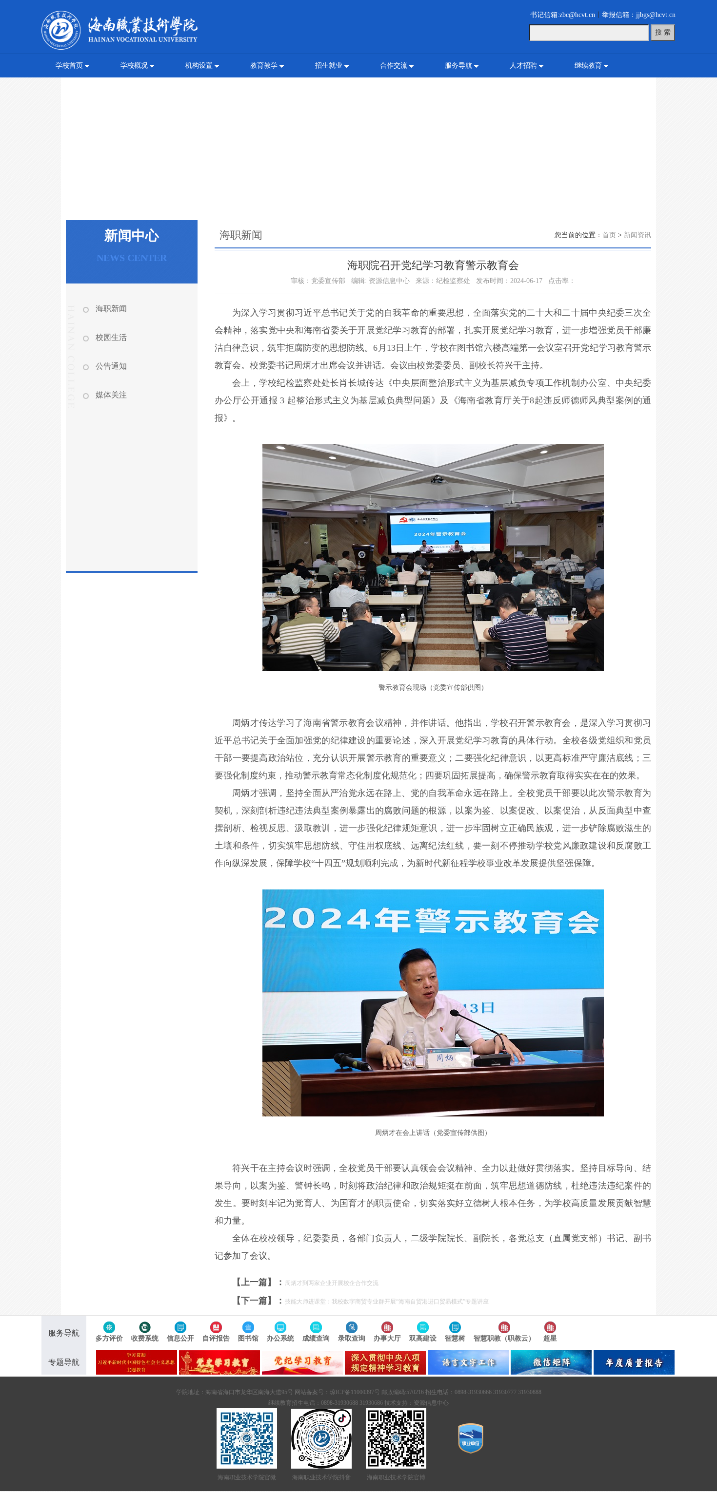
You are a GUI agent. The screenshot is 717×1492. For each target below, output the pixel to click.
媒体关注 (111, 395)
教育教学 (264, 65)
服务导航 (458, 65)
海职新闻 (111, 308)
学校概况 (134, 65)
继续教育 (588, 65)
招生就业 (328, 65)
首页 (609, 235)
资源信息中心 (431, 1402)
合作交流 (393, 65)
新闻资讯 (637, 235)
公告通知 (111, 366)
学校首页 (69, 65)
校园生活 (111, 337)
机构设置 (199, 65)
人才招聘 (523, 65)
